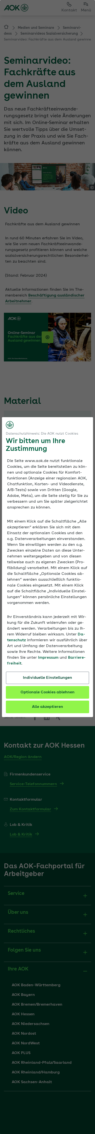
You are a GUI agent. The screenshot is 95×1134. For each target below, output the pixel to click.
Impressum (48, 658)
